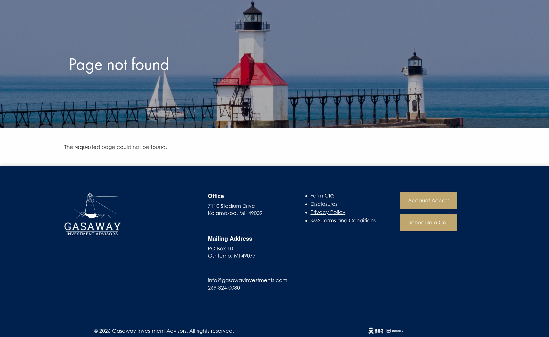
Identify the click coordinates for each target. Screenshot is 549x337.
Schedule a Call (429, 223)
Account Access (428, 201)
